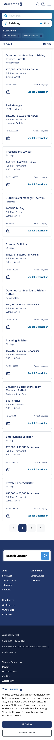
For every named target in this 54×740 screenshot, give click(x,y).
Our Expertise (8, 605)
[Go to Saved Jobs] (43, 3)
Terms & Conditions (12, 662)
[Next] (41, 528)
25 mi (46, 23)
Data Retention (9, 672)
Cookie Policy (26, 708)
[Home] (13, 4)
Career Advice (37, 576)
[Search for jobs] (37, 3)
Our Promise (8, 610)
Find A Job (7, 576)
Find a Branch (9, 652)
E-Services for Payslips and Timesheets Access (25, 646)
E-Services (36, 580)
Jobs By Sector (9, 580)
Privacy (5, 667)
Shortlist (6, 590)
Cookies (6, 676)
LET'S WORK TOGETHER (13, 640)
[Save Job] (8, 91)
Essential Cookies (27, 732)
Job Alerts (7, 585)
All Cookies (27, 724)
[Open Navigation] (49, 4)
